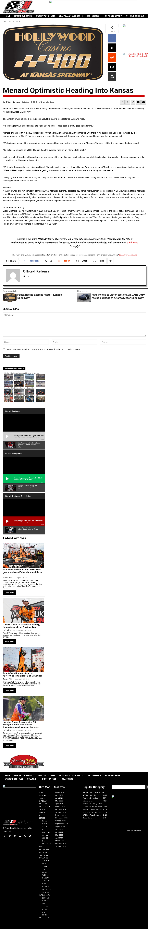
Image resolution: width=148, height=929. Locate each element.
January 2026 (60, 812)
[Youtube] (138, 102)
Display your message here (133, 830)
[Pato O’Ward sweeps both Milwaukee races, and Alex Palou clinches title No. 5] (23, 555)
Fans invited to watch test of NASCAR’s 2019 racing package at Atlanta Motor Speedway (118, 296)
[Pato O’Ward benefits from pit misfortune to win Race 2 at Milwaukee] (23, 659)
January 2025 (60, 846)
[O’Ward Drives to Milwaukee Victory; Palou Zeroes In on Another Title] (23, 610)
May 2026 (59, 801)
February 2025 (60, 843)
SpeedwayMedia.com (128, 255)
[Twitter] (127, 102)
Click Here (132, 242)
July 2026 (59, 795)
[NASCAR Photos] (143, 102)
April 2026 (59, 804)
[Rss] (25, 836)
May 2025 (59, 835)
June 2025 (59, 832)
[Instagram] (133, 102)
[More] (110, 261)
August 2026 (60, 792)
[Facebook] (112, 38)
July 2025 (59, 829)
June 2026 (59, 798)
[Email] (112, 67)
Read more (9, 593)
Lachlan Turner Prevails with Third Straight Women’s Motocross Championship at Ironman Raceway (21, 724)
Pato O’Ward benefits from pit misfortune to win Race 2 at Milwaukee (22, 674)
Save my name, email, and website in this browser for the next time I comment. (44, 349)
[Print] (112, 76)
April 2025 (59, 838)
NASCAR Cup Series (12, 21)
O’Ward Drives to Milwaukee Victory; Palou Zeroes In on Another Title (21, 625)
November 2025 (61, 818)
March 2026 (60, 806)
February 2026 (60, 809)
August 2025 (60, 827)
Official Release (12, 102)
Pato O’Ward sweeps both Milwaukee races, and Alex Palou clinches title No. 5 (23, 572)
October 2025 (60, 821)
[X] (112, 47)
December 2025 (61, 815)
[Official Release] (13, 275)
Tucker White (8, 577)
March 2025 (60, 841)
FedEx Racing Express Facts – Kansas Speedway (39, 296)
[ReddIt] (112, 57)
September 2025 (61, 824)
